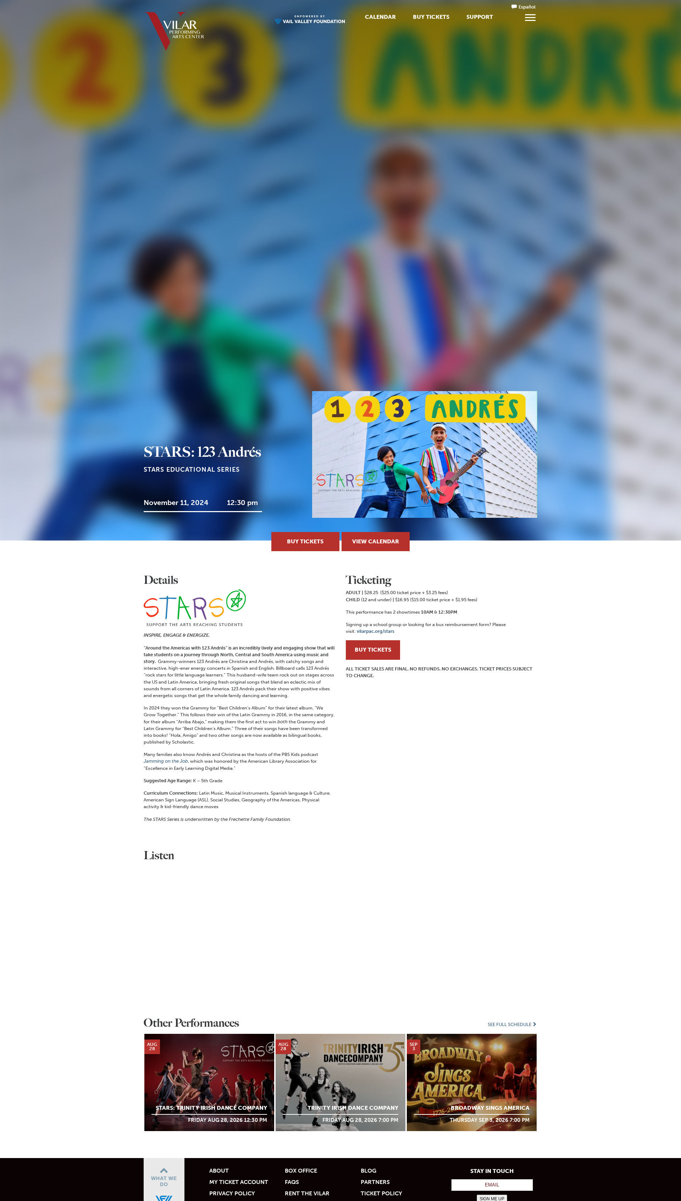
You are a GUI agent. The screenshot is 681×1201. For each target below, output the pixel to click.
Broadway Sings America (490, 1107)
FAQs (292, 1182)
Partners (375, 1182)
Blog (368, 1170)
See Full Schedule (510, 1024)
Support (479, 16)
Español (527, 7)
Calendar (380, 16)
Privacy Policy (232, 1193)
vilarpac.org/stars (375, 631)
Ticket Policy (381, 1193)
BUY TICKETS (373, 649)
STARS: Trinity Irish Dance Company (211, 1107)
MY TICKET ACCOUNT (238, 1182)
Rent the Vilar (307, 1193)
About (219, 1170)
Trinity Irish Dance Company (353, 1107)
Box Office (301, 1170)
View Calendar (375, 541)
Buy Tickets (431, 16)
